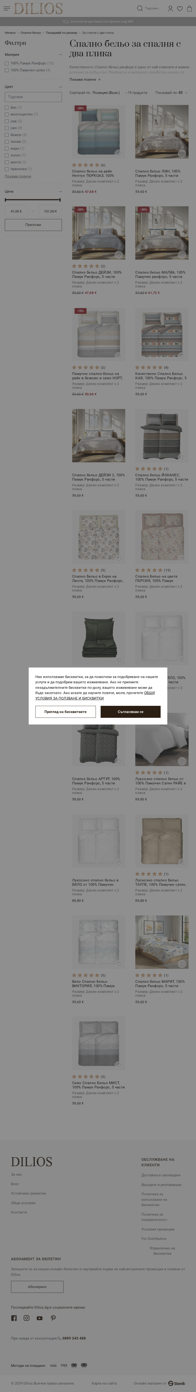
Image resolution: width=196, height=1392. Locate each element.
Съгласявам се (130, 712)
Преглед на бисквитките (65, 712)
